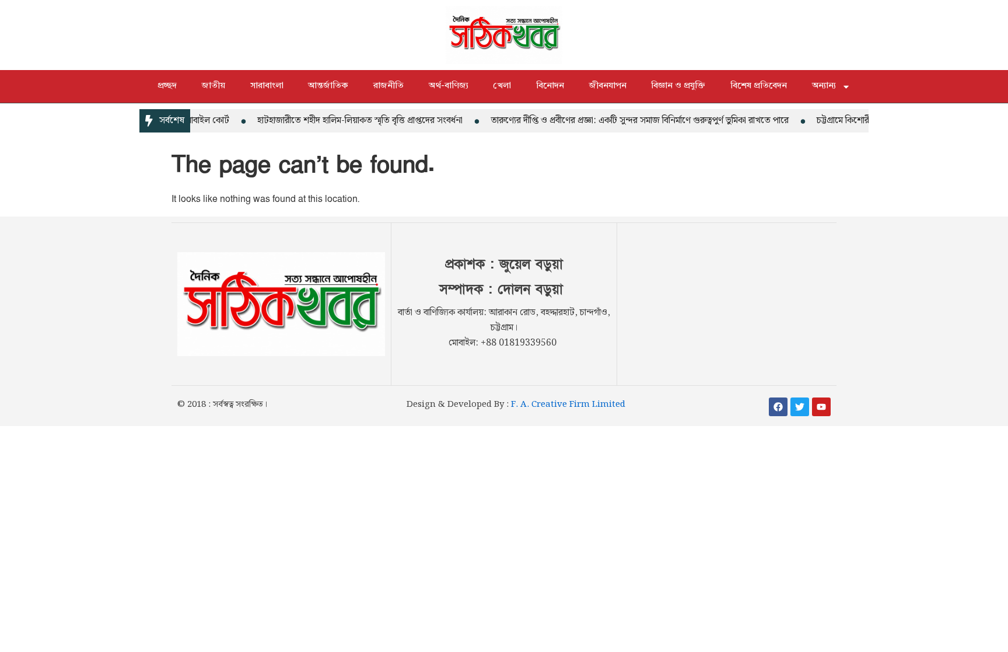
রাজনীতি (388, 86)
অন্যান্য (824, 86)
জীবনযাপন (607, 86)
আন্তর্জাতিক (328, 86)
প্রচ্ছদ (167, 86)
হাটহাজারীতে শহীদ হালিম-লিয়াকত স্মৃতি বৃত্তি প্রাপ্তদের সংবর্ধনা (352, 120)
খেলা (502, 86)
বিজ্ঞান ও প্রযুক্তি (678, 86)
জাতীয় (213, 86)
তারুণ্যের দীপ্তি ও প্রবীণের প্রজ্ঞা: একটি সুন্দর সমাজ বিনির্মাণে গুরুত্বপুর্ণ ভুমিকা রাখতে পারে (632, 120)
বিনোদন (550, 86)
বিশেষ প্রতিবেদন (758, 86)
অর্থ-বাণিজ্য (448, 86)
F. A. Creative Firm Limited (568, 405)
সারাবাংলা (267, 86)
